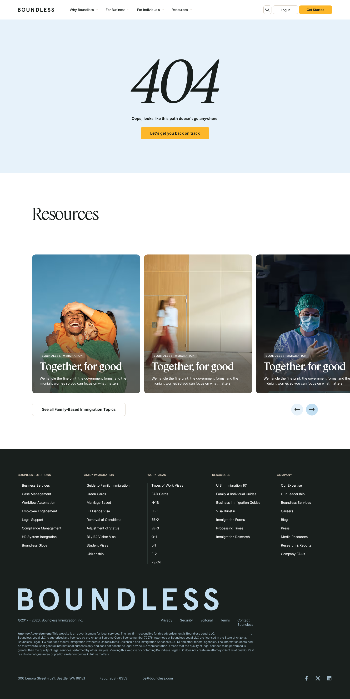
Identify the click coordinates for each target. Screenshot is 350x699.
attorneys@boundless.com (233, 633)
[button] (83, 10)
